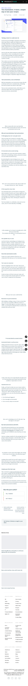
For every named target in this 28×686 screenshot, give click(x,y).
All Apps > (7, 662)
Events (17, 662)
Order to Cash (19, 628)
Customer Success (7, 628)
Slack (6, 652)
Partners (17, 660)
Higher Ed (7, 614)
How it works (18, 599)
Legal (23, 669)
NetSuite (7, 656)
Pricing (17, 601)
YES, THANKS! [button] (9, 493)
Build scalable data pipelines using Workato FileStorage (8, 508)
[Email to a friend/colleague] (26, 345)
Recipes (17, 607)
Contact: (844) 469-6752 (19, 670)
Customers (18, 652)
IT (5, 609)
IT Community (8, 633)
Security (17, 609)
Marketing (7, 603)
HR (5, 599)
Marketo (7, 654)
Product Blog (18, 617)
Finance (6, 605)
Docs (6, 625)
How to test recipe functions (8, 588)
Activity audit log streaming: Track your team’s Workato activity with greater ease (19, 510)
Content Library (8, 631)
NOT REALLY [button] (9, 498)
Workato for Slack (7, 635)
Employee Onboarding (18, 631)
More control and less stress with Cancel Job (11, 570)
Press (17, 656)
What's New (18, 605)
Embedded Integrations (18, 634)
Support (7, 607)
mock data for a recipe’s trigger (15, 338)
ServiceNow (7, 658)
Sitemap (5, 670)
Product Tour (18, 603)
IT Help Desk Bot (19, 639)
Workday (7, 660)
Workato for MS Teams (8, 639)
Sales (6, 601)
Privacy (12, 669)
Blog (17, 654)
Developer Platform (18, 614)
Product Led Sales (18, 626)
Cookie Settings (18, 669)
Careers (17, 658)
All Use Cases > (19, 641)
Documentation (19, 612)
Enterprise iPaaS (19, 637)
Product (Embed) (8, 612)
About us (17, 649)
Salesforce (7, 649)
